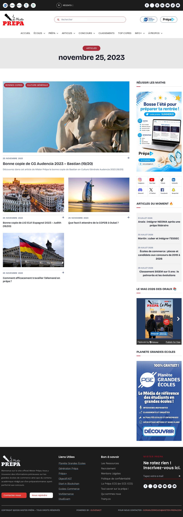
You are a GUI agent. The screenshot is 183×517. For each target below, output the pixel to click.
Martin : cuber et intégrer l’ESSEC (158, 238)
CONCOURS (85, 33)
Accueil (25, 33)
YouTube (152, 183)
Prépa (52, 33)
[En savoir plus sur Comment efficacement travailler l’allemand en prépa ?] (63, 273)
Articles (67, 33)
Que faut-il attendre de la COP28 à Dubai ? (93, 222)
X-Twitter (152, 193)
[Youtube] (167, 5)
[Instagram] (157, 5)
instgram (141, 183)
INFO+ (138, 33)
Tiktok (163, 183)
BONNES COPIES (13, 85)
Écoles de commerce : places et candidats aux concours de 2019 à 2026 (159, 255)
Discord (140, 193)
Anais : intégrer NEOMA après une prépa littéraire (159, 223)
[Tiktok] (173, 5)
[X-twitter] (152, 5)
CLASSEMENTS (107, 33)
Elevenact (96, 510)
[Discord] (178, 5)
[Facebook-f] (147, 5)
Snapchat (175, 193)
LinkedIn (175, 183)
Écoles (38, 33)
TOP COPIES (124, 33)
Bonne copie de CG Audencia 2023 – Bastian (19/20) (48, 163)
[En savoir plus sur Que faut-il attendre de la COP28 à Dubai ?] (128, 218)
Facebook (164, 193)
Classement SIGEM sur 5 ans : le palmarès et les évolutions (159, 273)
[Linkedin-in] (162, 5)
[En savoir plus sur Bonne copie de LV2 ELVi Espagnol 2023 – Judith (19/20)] (63, 218)
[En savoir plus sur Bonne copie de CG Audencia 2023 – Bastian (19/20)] (128, 158)
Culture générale (37, 85)
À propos (154, 33)
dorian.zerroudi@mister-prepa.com (162, 510)
